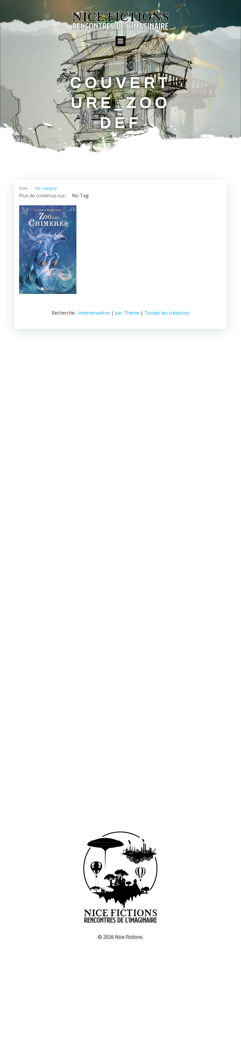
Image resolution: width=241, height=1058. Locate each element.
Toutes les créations (166, 313)
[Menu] (120, 41)
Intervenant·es (94, 313)
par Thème (127, 313)
